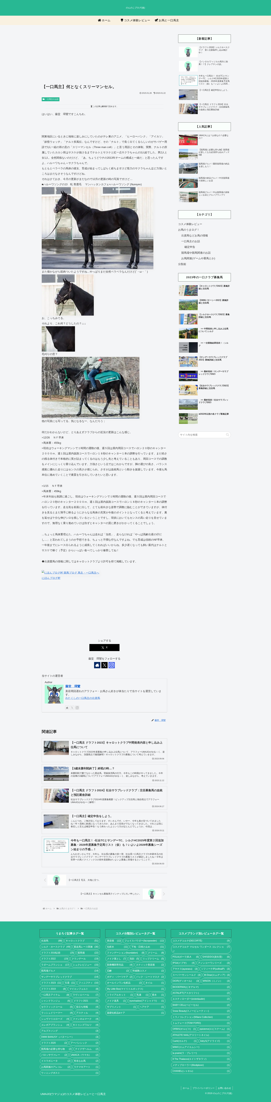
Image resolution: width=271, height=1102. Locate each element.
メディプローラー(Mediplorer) (201, 1065)
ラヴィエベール (85, 995)
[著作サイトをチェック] (97, 665)
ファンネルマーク (85, 1019)
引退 (70, 983)
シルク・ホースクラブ (55, 947)
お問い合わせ (224, 1088)
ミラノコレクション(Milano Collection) (201, 1017)
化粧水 (117, 947)
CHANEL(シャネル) (201, 1071)
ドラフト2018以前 (57, 952)
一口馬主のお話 (51, 99)
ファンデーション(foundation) (126, 952)
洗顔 (134, 958)
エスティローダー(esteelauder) (201, 999)
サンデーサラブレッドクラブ (69, 977)
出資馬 (51, 940)
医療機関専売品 (120, 965)
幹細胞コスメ (148, 970)
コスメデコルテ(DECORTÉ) (201, 940)
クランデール (85, 958)
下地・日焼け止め (147, 947)
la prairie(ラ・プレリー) (201, 1053)
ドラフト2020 (54, 1043)
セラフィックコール (57, 1007)
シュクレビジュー (85, 965)
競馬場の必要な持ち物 (56, 1049)
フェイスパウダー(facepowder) (144, 940)
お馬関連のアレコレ (55, 1067)
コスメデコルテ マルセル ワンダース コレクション (201, 949)
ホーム (186, 1088)
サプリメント (121, 1007)
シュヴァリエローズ (55, 1019)
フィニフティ (88, 983)
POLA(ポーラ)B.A (186, 957)
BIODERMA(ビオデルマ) (201, 987)
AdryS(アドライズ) (215, 1041)
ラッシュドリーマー (57, 1013)
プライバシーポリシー (204, 1088)
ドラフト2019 (53, 989)
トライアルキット (120, 995)
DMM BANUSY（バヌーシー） (69, 1037)
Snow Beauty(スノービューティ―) (201, 1011)
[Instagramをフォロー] (112, 665)
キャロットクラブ (82, 940)
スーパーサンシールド (187, 975)
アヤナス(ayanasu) (185, 969)
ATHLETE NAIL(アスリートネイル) (201, 1035)
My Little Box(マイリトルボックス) (135, 989)
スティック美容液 (150, 965)
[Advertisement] (104, 56)
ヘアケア (152, 1007)
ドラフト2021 (86, 1001)
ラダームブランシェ (55, 965)
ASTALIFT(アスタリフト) (201, 993)
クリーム (156, 952)
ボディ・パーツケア (120, 977)
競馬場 (88, 952)
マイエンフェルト (83, 989)
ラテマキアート (86, 1067)
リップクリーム (153, 958)
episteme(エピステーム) (214, 1029)
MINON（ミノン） (216, 981)
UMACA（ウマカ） (84, 1055)
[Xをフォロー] (104, 665)
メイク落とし (116, 958)
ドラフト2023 (51, 983)
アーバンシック (84, 1043)
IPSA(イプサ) (184, 963)
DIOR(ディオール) (186, 981)
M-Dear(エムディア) (217, 975)
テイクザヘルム (86, 1049)
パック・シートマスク (150, 977)
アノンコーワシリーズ (214, 963)
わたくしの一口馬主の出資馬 (82, 698)
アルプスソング (69, 1031)
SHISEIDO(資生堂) (216, 957)
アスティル (87, 1013)
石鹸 (118, 970)
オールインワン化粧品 (124, 983)
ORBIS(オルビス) (184, 1029)
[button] (227, 435)
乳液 (143, 995)
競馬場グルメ (69, 970)
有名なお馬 (86, 1061)
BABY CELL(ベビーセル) (201, 1005)
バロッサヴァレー (54, 1055)
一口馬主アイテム (55, 995)
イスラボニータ (55, 1061)
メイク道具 (116, 1001)
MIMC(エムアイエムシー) (201, 1047)
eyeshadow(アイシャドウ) (146, 1001)
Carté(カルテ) (185, 1041)
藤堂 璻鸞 (72, 686)
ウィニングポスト (69, 1073)
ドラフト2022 (54, 958)
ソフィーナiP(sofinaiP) (215, 969)
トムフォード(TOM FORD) (201, 1023)
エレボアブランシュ (55, 1025)
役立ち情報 (87, 1007)
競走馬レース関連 (86, 947)
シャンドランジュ (55, 1001)
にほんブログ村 (51, 578)
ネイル (154, 983)
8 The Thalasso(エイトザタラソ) (201, 1059)
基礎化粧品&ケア (135, 1013)
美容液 (114, 940)
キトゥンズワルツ (85, 1025)
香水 (158, 995)
